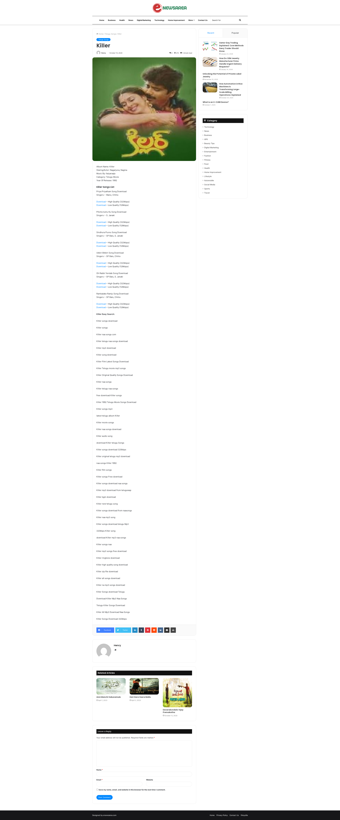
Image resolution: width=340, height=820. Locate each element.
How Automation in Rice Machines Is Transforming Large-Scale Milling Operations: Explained (231, 89)
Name (99, 770)
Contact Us (202, 20)
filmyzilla (244, 815)
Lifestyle (208, 176)
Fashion (207, 156)
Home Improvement (176, 20)
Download (101, 201)
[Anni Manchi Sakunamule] (111, 686)
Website (149, 780)
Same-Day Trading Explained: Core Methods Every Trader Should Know (231, 46)
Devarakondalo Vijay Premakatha (173, 711)
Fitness (207, 160)
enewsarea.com (109, 815)
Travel (207, 193)
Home (101, 20)
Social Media (209, 185)
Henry (103, 53)
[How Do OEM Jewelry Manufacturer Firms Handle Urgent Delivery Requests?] (210, 62)
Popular (235, 33)
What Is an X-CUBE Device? (216, 102)
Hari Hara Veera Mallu (140, 697)
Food (206, 164)
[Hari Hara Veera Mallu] (144, 686)
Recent (210, 33)
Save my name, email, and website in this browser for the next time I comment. (132, 790)
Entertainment (210, 152)
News (130, 20)
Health (122, 20)
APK (206, 139)
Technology (159, 20)
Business (112, 20)
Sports (207, 189)
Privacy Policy (222, 815)
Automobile (209, 180)
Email (99, 780)
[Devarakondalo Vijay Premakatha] (177, 692)
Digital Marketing (144, 20)
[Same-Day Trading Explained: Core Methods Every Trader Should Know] (210, 46)
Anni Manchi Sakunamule (108, 697)
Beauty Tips (209, 143)
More (190, 20)
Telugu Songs (110, 34)
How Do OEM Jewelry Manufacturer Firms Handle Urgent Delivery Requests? (230, 62)
